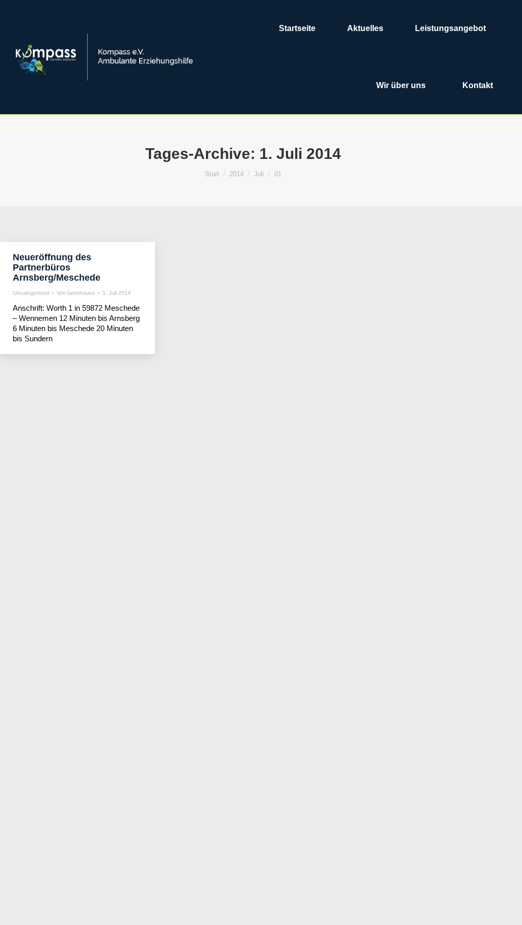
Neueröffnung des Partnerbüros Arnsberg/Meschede (56, 267)
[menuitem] (297, 28)
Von (76, 293)
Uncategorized (31, 293)
